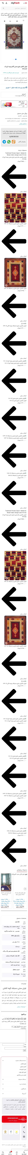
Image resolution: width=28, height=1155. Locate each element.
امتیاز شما (23, 1026)
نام (25, 1044)
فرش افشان (23, 1064)
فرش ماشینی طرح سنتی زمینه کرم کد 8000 (15, 363)
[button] (15, 59)
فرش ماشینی (16, 13)
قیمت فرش (14, 88)
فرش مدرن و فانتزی (21, 1075)
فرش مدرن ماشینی (8, 13)
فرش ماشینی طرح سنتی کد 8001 (18, 401)
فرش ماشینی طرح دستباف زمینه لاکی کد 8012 (14, 326)
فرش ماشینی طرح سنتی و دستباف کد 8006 (15, 288)
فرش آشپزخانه (23, 1069)
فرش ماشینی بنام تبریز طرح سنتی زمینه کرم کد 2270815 (14, 158)
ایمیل (24, 1046)
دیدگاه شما (23, 1028)
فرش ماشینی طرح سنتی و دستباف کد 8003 (15, 438)
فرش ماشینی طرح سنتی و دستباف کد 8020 (15, 224)
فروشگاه (22, 13)
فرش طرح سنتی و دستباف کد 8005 (17, 475)
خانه (26, 13)
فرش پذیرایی (23, 1067)
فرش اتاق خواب (22, 1072)
